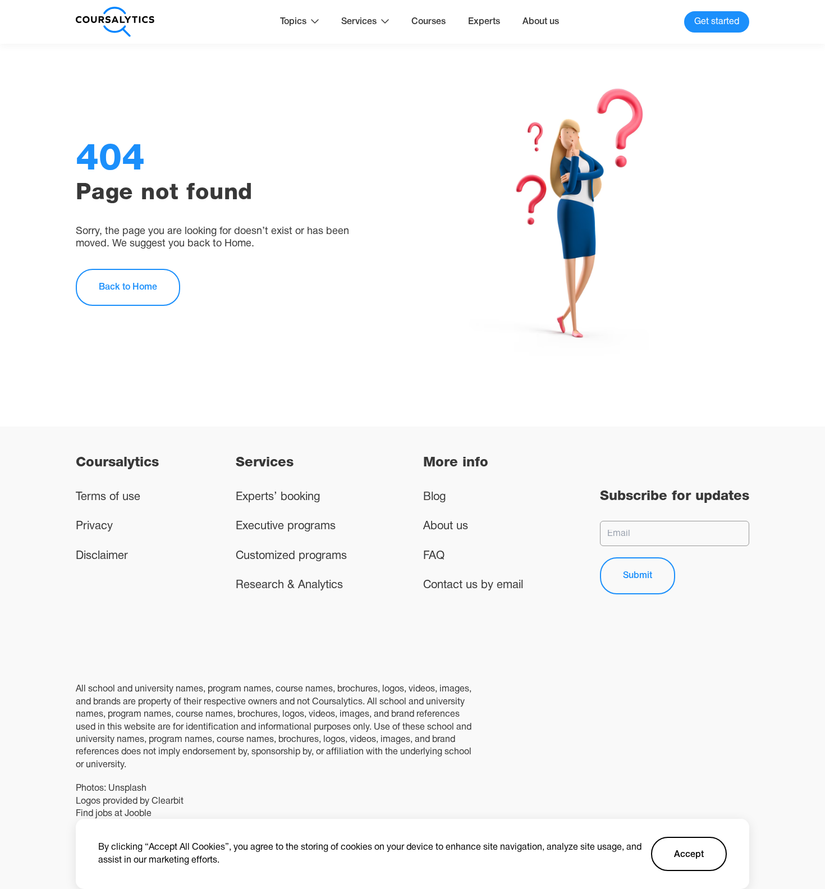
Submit (637, 576)
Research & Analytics (289, 585)
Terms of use (108, 497)
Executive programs (286, 526)
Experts (484, 22)
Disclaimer (102, 556)
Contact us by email (473, 585)
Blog (434, 497)
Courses (428, 22)
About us (540, 22)
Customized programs (291, 556)
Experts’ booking (278, 497)
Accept (689, 855)
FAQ (433, 556)
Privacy (94, 526)
